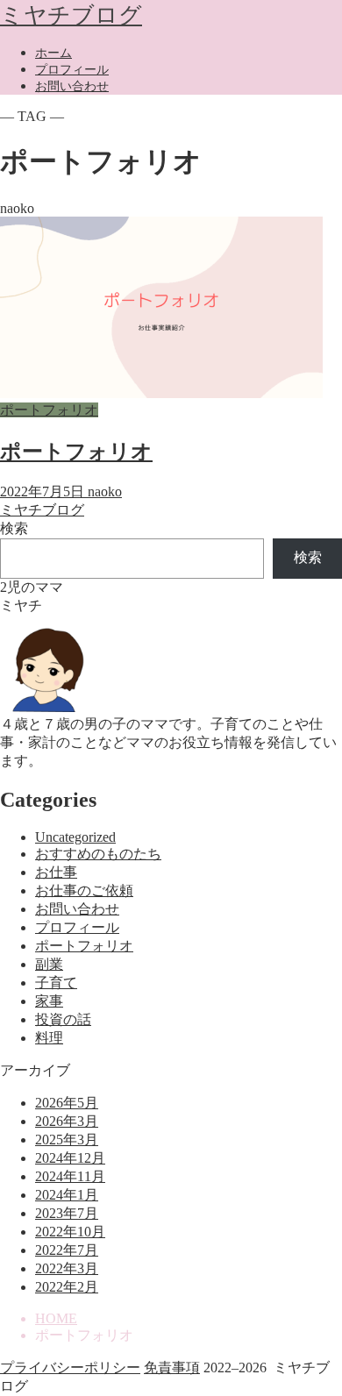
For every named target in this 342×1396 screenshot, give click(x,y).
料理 (49, 1037)
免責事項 (172, 1367)
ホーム (53, 53)
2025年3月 (66, 1139)
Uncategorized (75, 837)
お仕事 (56, 872)
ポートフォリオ (84, 945)
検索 (14, 528)
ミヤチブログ (71, 15)
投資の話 (63, 1019)
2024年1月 (66, 1194)
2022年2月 (66, 1286)
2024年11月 (70, 1176)
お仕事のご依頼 (84, 890)
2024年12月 (70, 1157)
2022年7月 (66, 1250)
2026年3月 (66, 1121)
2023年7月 (66, 1213)
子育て (56, 982)
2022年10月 (70, 1231)
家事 (49, 1001)
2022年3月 (66, 1268)
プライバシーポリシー (70, 1367)
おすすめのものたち (98, 853)
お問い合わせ (72, 86)
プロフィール (72, 69)
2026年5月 (66, 1102)
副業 (49, 964)
